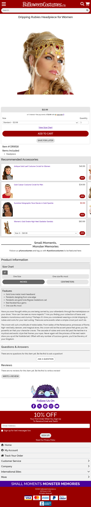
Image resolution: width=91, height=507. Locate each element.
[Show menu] (4, 4)
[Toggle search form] (82, 4)
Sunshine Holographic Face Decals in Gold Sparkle (33, 203)
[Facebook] (33, 406)
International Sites (11, 471)
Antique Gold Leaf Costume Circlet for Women (32, 166)
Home (8, 445)
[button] (88, 4)
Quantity (83, 118)
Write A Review (11, 376)
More (4, 477)
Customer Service (11, 461)
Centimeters (67, 282)
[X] (39, 406)
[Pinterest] (45, 406)
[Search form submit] (87, 10)
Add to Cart (45, 133)
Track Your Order (14, 455)
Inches (23, 282)
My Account (11, 450)
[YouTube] (57, 406)
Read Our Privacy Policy (45, 440)
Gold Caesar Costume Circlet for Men (28, 185)
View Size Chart (45, 127)
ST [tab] (5, 272)
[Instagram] (51, 406)
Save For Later (45, 140)
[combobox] (43, 10)
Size (4, 118)
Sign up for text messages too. (17, 430)
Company (6, 466)
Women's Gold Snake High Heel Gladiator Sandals (33, 221)
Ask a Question (45, 359)
